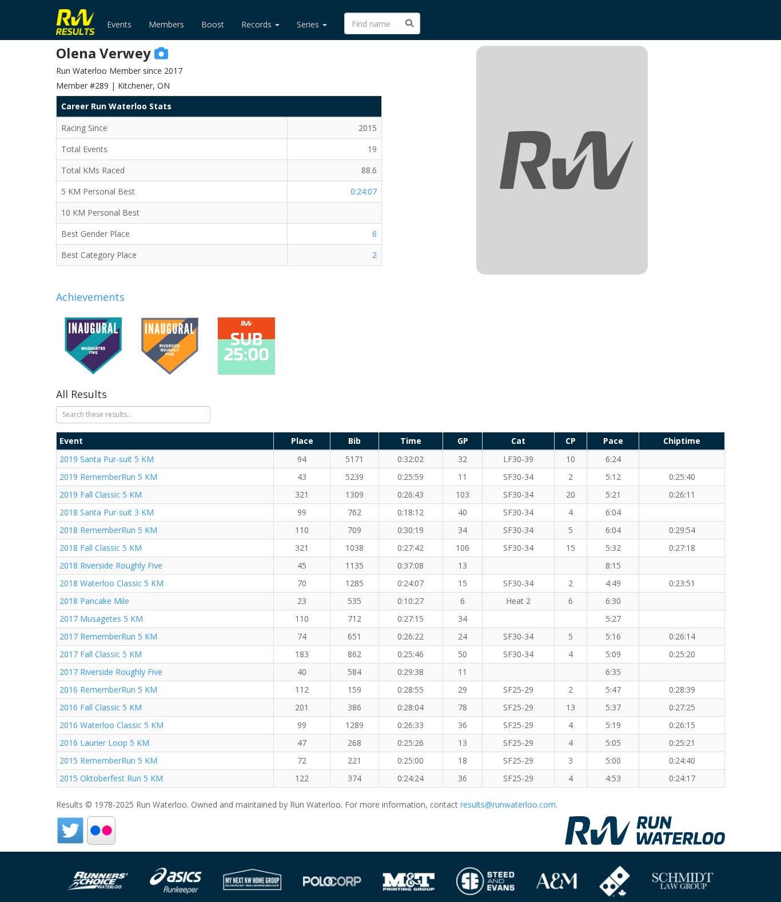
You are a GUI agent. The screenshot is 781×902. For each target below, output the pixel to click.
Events (119, 24)
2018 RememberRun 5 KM (108, 529)
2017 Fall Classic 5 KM (100, 654)
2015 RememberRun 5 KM (108, 760)
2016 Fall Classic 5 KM (100, 707)
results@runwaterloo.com (508, 804)
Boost (212, 24)
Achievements (90, 297)
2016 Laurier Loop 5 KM (104, 742)
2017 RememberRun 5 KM (108, 636)
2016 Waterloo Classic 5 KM (111, 725)
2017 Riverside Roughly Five (110, 671)
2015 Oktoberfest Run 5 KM (111, 778)
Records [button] (257, 24)
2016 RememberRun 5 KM (108, 689)
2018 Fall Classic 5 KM (100, 547)
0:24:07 (363, 191)
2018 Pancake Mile (94, 600)
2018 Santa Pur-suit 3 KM (106, 512)
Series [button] (309, 24)
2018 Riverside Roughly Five (110, 565)
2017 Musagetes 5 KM (101, 618)
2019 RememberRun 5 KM (108, 476)
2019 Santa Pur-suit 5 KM (106, 459)
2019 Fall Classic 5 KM (100, 494)
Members (166, 24)
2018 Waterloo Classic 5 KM (111, 583)
